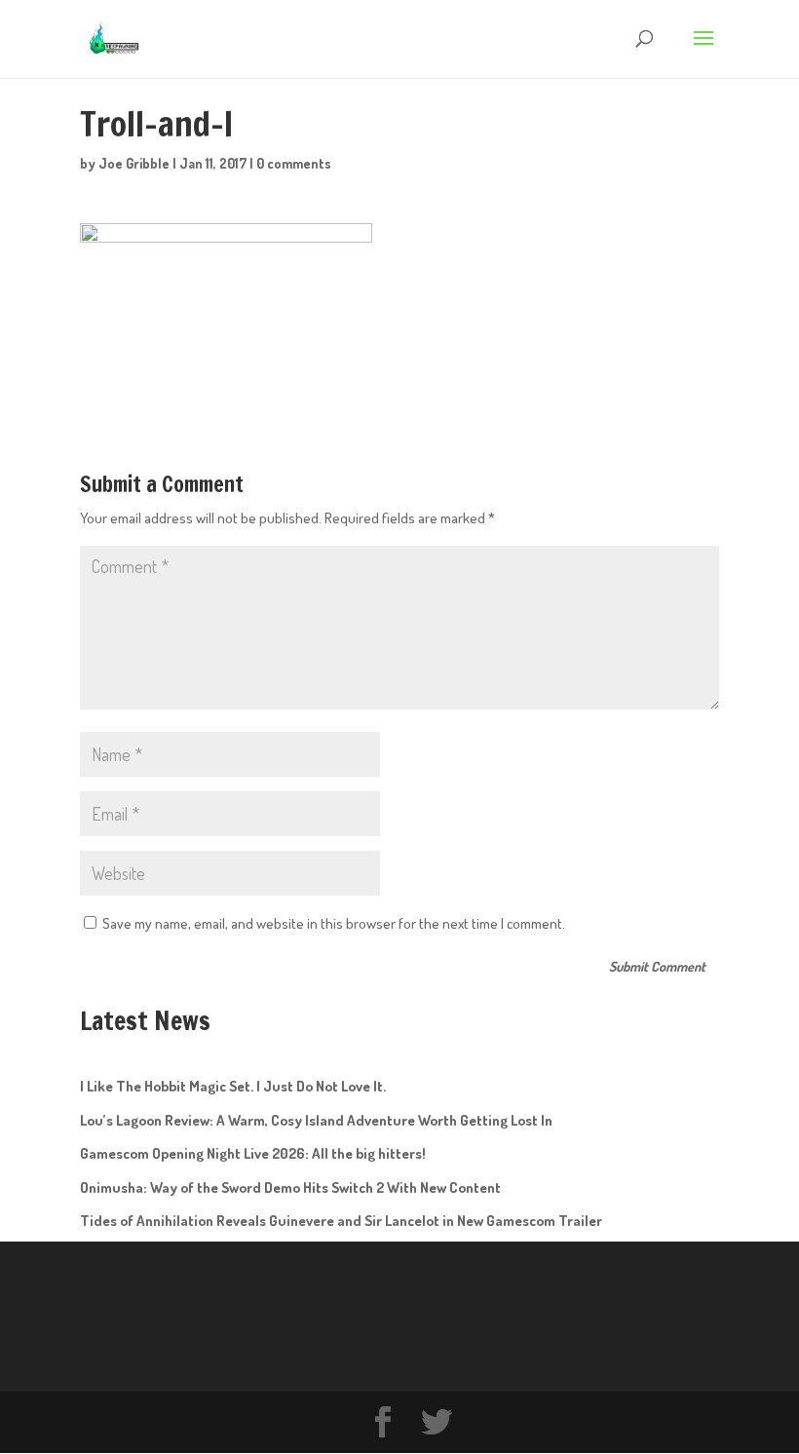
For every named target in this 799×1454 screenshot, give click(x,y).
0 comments (293, 163)
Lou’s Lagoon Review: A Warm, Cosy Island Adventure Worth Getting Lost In (316, 1120)
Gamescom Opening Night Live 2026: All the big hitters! (253, 1153)
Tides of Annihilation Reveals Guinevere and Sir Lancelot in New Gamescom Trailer (341, 1220)
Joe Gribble (134, 163)
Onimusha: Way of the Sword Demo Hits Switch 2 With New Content (290, 1187)
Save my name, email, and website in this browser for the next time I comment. (333, 923)
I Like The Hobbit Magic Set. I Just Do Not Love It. (233, 1086)
